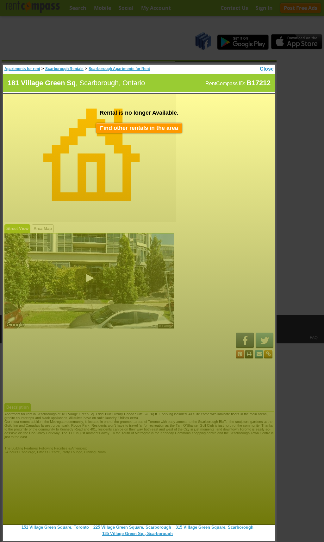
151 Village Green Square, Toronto (55, 527)
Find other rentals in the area (139, 128)
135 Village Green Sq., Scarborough (137, 533)
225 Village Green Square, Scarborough (132, 527)
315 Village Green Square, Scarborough (214, 527)
